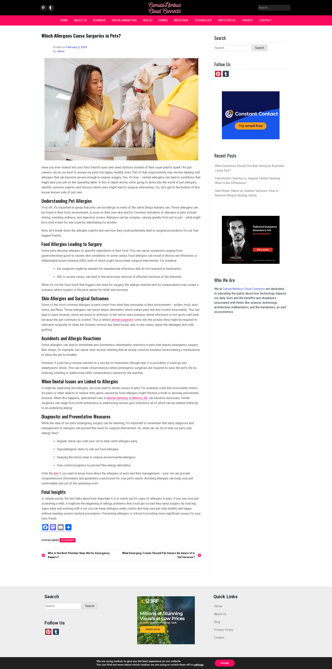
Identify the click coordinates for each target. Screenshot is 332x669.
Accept (225, 663)
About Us (80, 20)
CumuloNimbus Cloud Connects (244, 289)
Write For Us (227, 20)
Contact (265, 20)
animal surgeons (122, 320)
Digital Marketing (124, 20)
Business (99, 20)
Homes (163, 20)
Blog (217, 622)
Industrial (181, 20)
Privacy (247, 20)
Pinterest (43, 8)
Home (64, 20)
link (56, 473)
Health (147, 20)
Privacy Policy (223, 630)
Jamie (60, 51)
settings (198, 665)
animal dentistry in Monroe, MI (127, 398)
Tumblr (50, 8)
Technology (203, 20)
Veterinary (67, 540)
